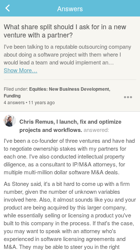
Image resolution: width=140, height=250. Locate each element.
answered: (70, 125)
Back (15, 8)
